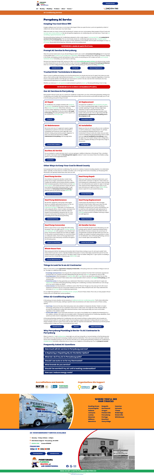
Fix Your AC (75, 68)
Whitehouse (119, 417)
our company (76, 77)
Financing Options (38, 453)
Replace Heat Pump (86, 219)
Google (80, 276)
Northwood (106, 408)
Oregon (104, 410)
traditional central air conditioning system (83, 300)
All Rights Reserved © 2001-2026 (81, 473)
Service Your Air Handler (87, 242)
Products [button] (57, 8)
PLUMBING (82, 471)
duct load (55, 289)
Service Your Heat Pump (53, 194)
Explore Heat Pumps (96, 326)
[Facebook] (67, 466)
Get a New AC (84, 144)
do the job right (58, 114)
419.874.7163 (67, 46)
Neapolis (105, 406)
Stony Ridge (106, 421)
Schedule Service (110, 3)
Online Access (74, 473)
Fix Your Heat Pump (86, 194)
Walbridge (119, 413)
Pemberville (106, 413)
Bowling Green (93, 406)
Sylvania (118, 408)
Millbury (91, 419)
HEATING (90, 471)
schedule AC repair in (79, 46)
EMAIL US (63, 471)
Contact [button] (69, 8)
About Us (76, 326)
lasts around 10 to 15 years (100, 105)
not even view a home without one (53, 33)
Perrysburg (106, 415)
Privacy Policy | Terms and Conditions (77, 474)
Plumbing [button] (49, 8)
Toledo (117, 410)
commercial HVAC (93, 37)
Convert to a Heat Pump (53, 242)
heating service (62, 336)
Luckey (91, 415)
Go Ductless (50, 160)
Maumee (91, 417)
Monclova (92, 421)
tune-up (85, 83)
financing (81, 212)
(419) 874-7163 (111, 9)
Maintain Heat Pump (52, 219)
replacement (49, 283)
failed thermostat (53, 108)
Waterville (119, 415)
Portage (105, 417)
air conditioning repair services (86, 61)
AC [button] (37, 8)
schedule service (48, 341)
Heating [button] (42, 8)
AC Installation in (85, 86)
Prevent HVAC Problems (53, 144)
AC (54, 336)
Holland (91, 410)
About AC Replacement (96, 68)
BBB (74, 276)
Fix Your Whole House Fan (53, 259)
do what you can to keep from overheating (65, 56)
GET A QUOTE (72, 471)
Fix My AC (49, 119)
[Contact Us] (75, 466)
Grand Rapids (93, 408)
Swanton (118, 406)
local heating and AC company (69, 292)
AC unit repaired (60, 83)
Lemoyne (91, 413)
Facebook (69, 276)
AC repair (95, 278)
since (87, 274)
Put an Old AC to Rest (86, 119)
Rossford (105, 419)
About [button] (63, 8)
